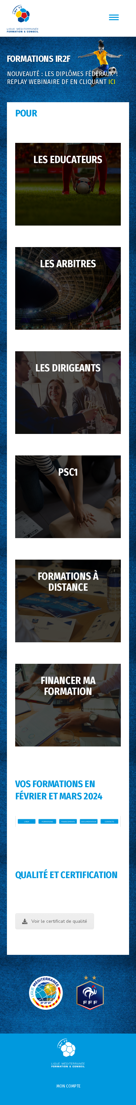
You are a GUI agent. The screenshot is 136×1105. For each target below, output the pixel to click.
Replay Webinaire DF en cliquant (61, 82)
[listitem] (109, 821)
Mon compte (68, 1086)
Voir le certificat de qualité (59, 921)
